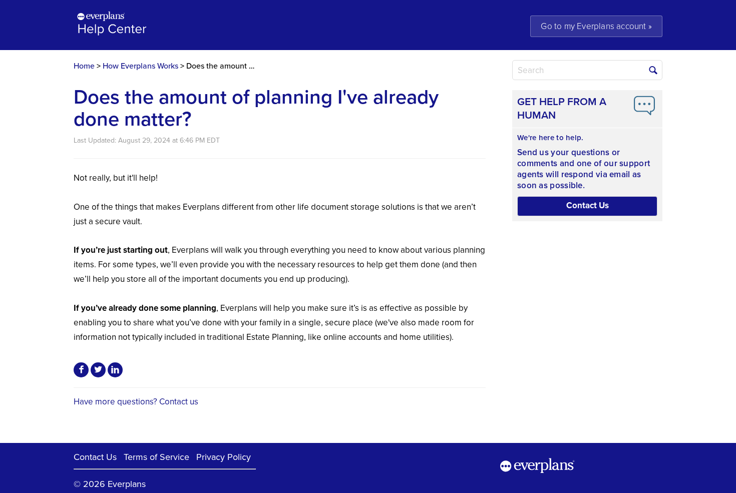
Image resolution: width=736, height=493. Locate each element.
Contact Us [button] (587, 205)
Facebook (81, 369)
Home (84, 66)
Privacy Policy (223, 456)
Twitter (98, 369)
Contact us (178, 401)
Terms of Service (156, 456)
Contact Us (95, 456)
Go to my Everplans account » (596, 26)
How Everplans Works (140, 66)
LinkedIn (115, 369)
